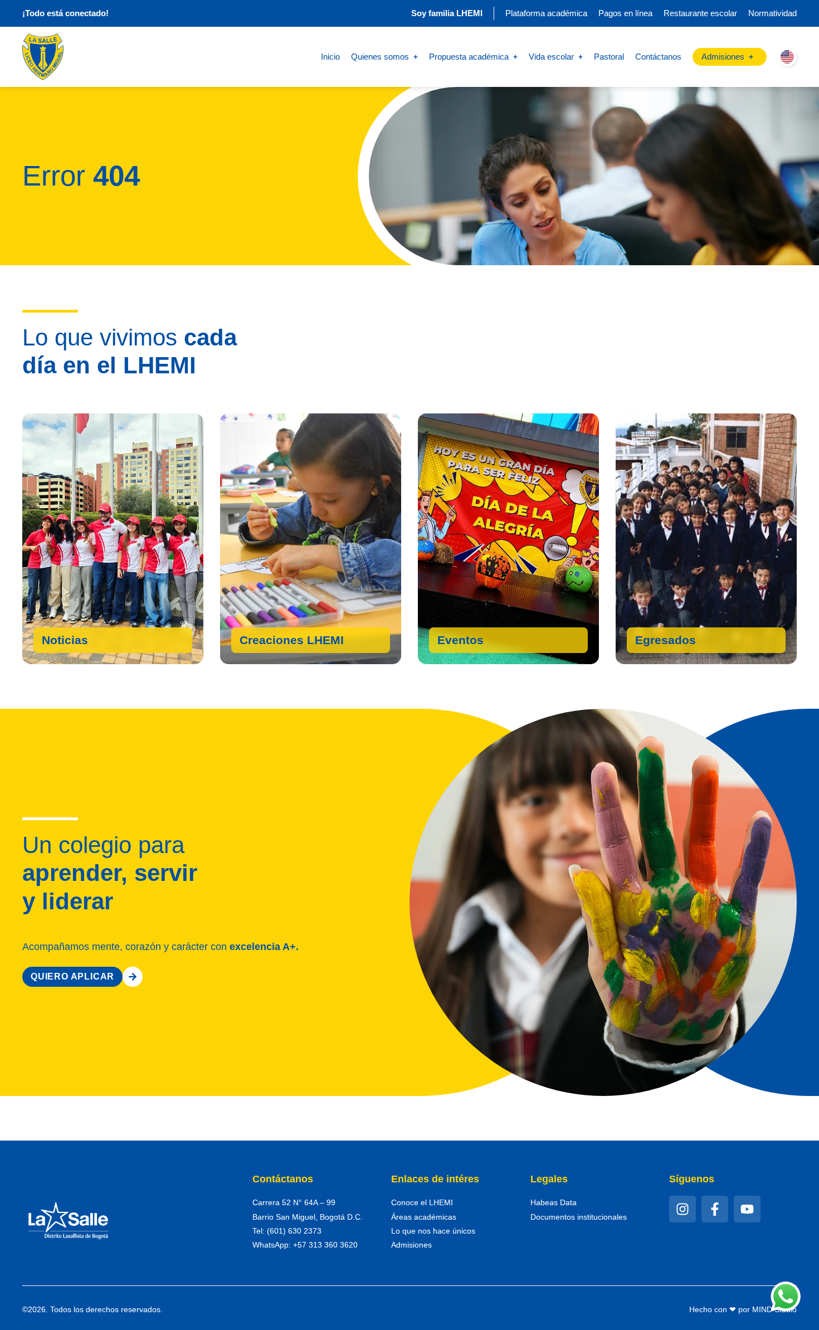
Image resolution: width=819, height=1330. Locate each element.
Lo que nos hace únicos (433, 1230)
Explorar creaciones (301, 642)
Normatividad (772, 13)
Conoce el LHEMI (422, 1202)
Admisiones (411, 1244)
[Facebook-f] (714, 1209)
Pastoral (609, 56)
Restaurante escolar (700, 13)
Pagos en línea (625, 13)
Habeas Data (553, 1202)
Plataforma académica (546, 13)
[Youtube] (747, 1209)
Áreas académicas (423, 1216)
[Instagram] (682, 1209)
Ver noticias (76, 642)
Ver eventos (472, 642)
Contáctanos (658, 56)
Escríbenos (667, 642)
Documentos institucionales (578, 1216)
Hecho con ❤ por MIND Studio (743, 1309)
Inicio (330, 56)
